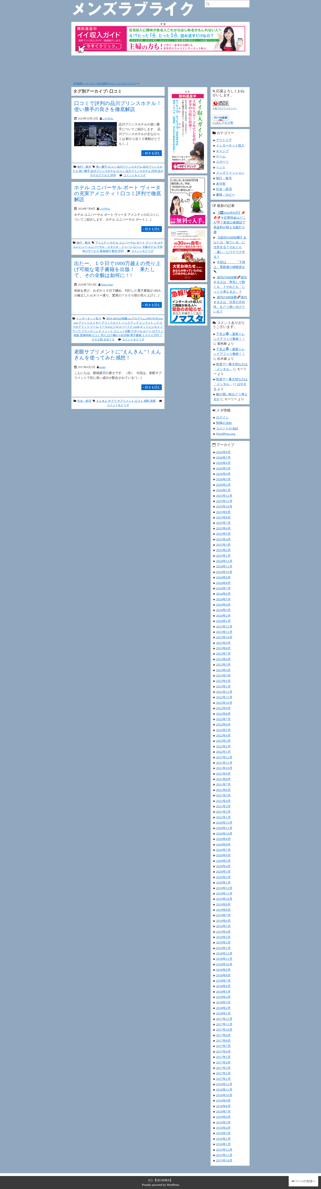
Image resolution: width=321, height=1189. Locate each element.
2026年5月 (223, 468)
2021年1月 (223, 817)
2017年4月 (223, 1062)
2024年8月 (223, 583)
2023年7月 (223, 653)
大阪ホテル (149, 246)
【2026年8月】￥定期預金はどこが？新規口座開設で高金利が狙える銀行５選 (229, 222)
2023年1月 (223, 686)
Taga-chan (107, 284)
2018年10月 (224, 964)
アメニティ (102, 242)
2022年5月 (223, 730)
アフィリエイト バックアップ (120, 322)
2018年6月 (223, 986)
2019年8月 (223, 909)
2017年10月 (224, 1029)
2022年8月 (223, 713)
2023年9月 (223, 642)
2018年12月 (224, 953)
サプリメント (125, 400)
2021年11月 (224, 762)
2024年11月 (224, 566)
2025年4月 (223, 539)
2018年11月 (224, 958)
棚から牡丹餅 (121, 335)
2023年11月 (224, 632)
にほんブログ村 (223, 122)
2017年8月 (223, 1040)
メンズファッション (230, 172)
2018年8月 (223, 975)
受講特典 (85, 335)
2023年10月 (224, 637)
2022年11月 (224, 697)
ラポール (136, 331)
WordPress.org (225, 433)
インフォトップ (149, 322)
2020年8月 (223, 844)
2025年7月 (223, 522)
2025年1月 (223, 555)
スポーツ (222, 161)
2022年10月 (224, 702)
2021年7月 (223, 784)
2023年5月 (223, 664)
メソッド (107, 331)
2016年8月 (223, 1106)
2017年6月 (223, 1051)
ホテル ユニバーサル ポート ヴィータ (133, 242)
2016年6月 (223, 1117)
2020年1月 (223, 882)
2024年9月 (223, 577)
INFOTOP (152, 318)
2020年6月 (223, 855)
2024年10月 (224, 572)
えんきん (101, 400)
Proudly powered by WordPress (160, 1184)
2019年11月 (224, 893)
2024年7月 (223, 588)
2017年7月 (223, 1046)
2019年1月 (223, 948)
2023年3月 (223, 675)
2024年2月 (223, 615)
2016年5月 (223, 1122)
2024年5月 (223, 599)
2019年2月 (223, 942)
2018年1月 (223, 1013)
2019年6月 (223, 920)
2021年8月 (223, 779)
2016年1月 (223, 1144)
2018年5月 (223, 991)
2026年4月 (223, 473)
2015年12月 (224, 1149)
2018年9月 (223, 969)
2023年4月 (223, 670)
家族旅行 (105, 251)
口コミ (112, 166)
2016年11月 (224, 1089)
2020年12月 (224, 822)
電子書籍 (135, 335)
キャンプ (222, 151)
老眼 (153, 400)
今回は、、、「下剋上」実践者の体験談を (229, 264)
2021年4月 (223, 801)
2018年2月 (223, 1008)
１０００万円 (150, 335)
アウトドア (224, 140)
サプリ (112, 400)
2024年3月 (223, 610)
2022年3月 (223, 740)
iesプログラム (136, 318)
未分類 (221, 183)
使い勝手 (101, 166)
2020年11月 (224, 828)
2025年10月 (224, 506)
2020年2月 (223, 877)
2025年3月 (223, 544)
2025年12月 (224, 495)
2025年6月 (223, 528)
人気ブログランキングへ (225, 108)
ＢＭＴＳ (109, 339)
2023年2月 (223, 681)
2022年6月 (223, 724)
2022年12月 (224, 691)
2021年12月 (224, 757)
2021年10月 (224, 768)
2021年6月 (223, 790)
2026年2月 (223, 484)
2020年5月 (223, 860)
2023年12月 (224, 626)
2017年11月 (224, 1024)
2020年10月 (224, 833)
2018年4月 (223, 997)
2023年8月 (223, 648)
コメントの (227, 428)
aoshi (102, 367)
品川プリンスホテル (129, 166)
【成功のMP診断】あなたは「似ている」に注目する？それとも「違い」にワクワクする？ (230, 247)
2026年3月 (223, 479)
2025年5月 (223, 533)
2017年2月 (223, 1073)
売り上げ (106, 335)
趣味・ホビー (225, 194)
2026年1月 (223, 490)
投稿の (224, 422)
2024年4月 (223, 604)
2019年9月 (223, 904)
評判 (113, 175)
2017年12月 (224, 1019)
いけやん (108, 118)
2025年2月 (223, 550)
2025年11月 (224, 501)
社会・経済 (84, 400)
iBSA (109, 318)
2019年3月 (223, 937)
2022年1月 (223, 751)
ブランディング (91, 331)
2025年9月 (223, 512)
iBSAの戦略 (120, 318)
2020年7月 (223, 850)
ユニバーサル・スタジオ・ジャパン (110, 246)
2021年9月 (223, 773)
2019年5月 (223, 926)
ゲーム (221, 156)
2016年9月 (223, 1100)
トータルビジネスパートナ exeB (119, 326)
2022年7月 (223, 719)
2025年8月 (223, 517)
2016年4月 (223, 1127)
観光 (114, 251)
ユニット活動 (122, 331)
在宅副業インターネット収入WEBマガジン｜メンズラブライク (104, 83)
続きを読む (151, 153)
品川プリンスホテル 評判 (141, 171)
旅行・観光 (84, 166)
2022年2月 (223, 746)
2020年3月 (223, 871)
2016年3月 (223, 1133)
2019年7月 (223, 915)
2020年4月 (223, 866)
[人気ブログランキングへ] (221, 102)
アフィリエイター (90, 322)
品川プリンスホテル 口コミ (108, 171)
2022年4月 (223, 735)
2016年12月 (224, 1084)
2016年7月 (223, 1111)
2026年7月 (223, 457)
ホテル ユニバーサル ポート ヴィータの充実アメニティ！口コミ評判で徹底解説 (117, 193)
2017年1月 (223, 1078)
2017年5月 (223, 1057)
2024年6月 (223, 593)
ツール (94, 326)
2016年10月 (224, 1095)
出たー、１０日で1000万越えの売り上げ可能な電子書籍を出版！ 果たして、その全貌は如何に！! (117, 269)
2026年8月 (223, 452)
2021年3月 (223, 806)
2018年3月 (223, 1002)
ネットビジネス (150, 326)
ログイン (222, 417)
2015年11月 (224, 1155)
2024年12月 (224, 561)
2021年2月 (223, 811)
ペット (221, 167)
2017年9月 (223, 1035)
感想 (146, 400)
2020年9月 (223, 839)
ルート (147, 331)
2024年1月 (223, 621)
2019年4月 (223, 931)
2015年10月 (224, 1160)
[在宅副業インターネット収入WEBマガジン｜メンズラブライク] (138, 3)
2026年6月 (223, 463)
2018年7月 (223, 980)
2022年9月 (223, 708)
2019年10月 (224, 899)
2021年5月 (223, 795)
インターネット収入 (88, 318)
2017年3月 (223, 1068)
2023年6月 (223, 659)
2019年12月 (224, 888)
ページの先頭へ (304, 1181)
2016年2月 (223, 1138)
